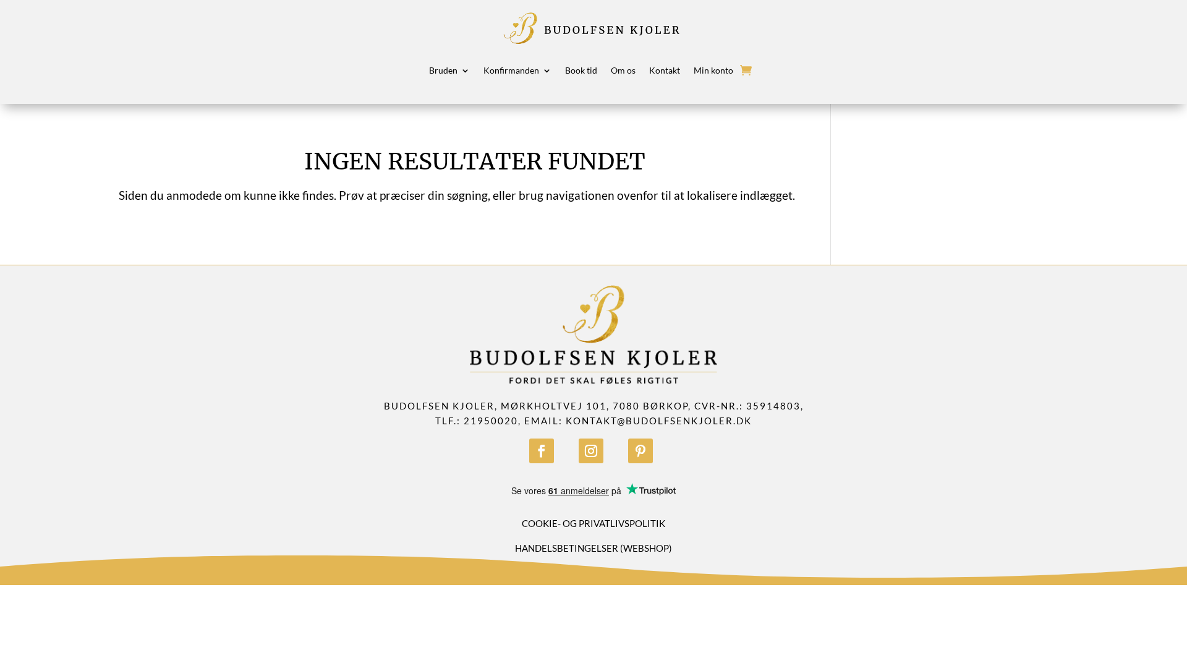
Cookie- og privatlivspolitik (593, 523)
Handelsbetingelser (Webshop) (593, 548)
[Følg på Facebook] (541, 451)
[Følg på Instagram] (591, 451)
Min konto (713, 70)
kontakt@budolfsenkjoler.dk (659, 420)
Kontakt (664, 70)
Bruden (443, 70)
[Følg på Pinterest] (640, 451)
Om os (623, 70)
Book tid (581, 70)
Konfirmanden (511, 70)
